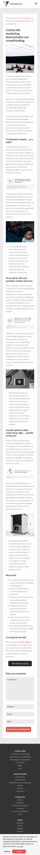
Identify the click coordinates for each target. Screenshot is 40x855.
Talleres (20, 800)
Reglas (20, 765)
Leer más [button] (20, 846)
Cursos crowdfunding (20, 811)
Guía (20, 768)
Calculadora (20, 791)
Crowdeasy (20, 762)
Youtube (20, 831)
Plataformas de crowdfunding (20, 783)
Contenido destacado (20, 805)
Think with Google (21, 119)
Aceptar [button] (19, 851)
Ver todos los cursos (20, 663)
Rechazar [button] (7, 851)
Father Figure (11, 205)
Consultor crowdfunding (20, 754)
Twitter (20, 826)
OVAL (8, 351)
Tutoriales (20, 808)
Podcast (20, 785)
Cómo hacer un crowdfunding (20, 757)
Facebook (20, 823)
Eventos (20, 788)
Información (20, 777)
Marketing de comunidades (20, 760)
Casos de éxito (20, 780)
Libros (20, 814)
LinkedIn (20, 828)
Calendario (20, 803)
